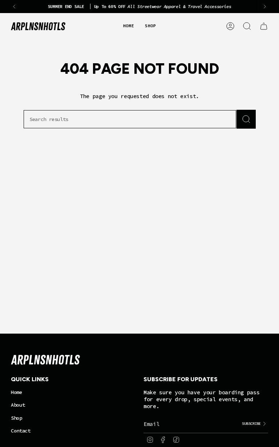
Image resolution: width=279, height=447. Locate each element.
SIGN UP (139, 268)
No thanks (140, 290)
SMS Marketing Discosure (101, 247)
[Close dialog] (220, 181)
